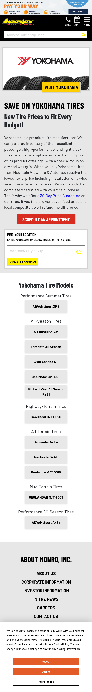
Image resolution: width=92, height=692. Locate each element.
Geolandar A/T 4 (46, 442)
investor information (46, 590)
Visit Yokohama (61, 87)
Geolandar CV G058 (46, 377)
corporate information (46, 582)
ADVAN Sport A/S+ (46, 522)
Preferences (46, 681)
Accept (46, 661)
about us (46, 573)
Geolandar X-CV (46, 331)
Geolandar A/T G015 (46, 472)
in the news (46, 599)
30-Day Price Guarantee (60, 195)
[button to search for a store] (83, 35)
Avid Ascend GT (46, 362)
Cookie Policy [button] (61, 644)
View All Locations (23, 262)
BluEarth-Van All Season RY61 (46, 391)
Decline (46, 671)
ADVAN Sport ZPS (46, 306)
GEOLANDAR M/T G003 (46, 497)
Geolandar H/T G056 (46, 417)
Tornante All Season (46, 346)
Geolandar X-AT (46, 457)
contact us (46, 616)
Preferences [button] (74, 649)
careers (46, 607)
